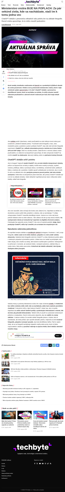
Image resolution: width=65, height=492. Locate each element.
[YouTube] (40, 463)
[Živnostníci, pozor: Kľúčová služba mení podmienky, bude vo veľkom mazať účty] (24, 415)
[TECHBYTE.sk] (32, 1)
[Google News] (43, 463)
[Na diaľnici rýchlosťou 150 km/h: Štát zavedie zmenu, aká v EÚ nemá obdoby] (18, 193)
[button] (3, 1)
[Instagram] (45, 463)
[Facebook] (34, 463)
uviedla (51, 303)
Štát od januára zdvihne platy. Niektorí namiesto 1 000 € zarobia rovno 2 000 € (24, 400)
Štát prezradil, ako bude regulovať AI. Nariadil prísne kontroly (56, 422)
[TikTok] (48, 463)
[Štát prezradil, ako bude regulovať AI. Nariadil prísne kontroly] (56, 415)
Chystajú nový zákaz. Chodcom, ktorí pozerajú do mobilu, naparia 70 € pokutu (24, 391)
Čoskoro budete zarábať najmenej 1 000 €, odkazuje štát (18, 397)
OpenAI (36, 85)
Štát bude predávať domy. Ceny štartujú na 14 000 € (17, 394)
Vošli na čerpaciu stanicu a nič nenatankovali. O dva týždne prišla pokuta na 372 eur (33, 376)
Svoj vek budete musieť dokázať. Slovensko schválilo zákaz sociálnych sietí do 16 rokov (40, 424)
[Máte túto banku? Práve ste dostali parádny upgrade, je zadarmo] (9, 415)
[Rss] (51, 463)
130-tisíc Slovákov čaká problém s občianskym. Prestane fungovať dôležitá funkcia (33, 369)
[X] (37, 463)
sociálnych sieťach (34, 232)
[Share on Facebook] (3, 77)
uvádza (13, 141)
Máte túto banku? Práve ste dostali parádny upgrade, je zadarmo (9, 422)
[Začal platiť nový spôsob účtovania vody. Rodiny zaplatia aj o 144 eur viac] (6, 364)
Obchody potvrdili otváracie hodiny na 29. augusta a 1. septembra (21, 388)
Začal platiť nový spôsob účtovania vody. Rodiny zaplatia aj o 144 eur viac (31, 361)
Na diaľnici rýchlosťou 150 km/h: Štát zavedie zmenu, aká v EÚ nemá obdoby (17, 201)
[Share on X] (3, 81)
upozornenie (23, 90)
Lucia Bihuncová (6, 24)
